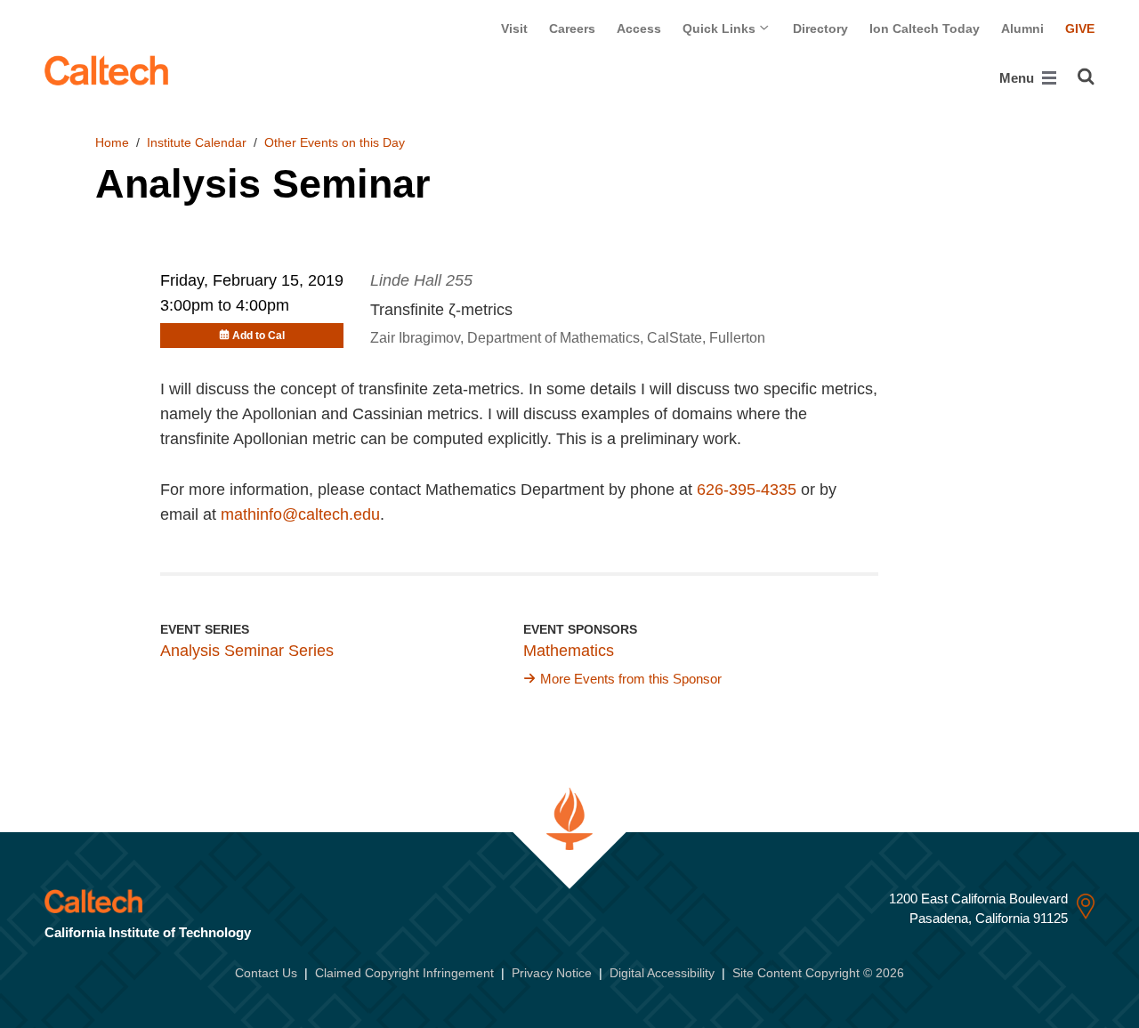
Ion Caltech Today (924, 28)
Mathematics (568, 651)
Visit (514, 28)
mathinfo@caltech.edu (300, 514)
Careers (572, 28)
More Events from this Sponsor (631, 678)
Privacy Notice (552, 973)
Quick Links (721, 28)
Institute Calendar (196, 142)
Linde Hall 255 (421, 280)
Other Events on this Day (334, 142)
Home (112, 142)
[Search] (1086, 76)
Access (639, 28)
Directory (820, 28)
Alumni (1022, 28)
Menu (1018, 77)
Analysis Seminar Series (247, 651)
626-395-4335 (746, 489)
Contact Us (266, 973)
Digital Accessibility (662, 973)
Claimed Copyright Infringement (404, 973)
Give (1080, 28)
